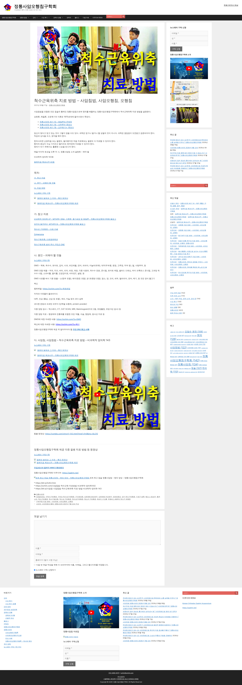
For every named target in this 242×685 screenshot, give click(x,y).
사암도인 (195, 339)
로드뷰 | (179, 104)
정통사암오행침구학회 (35, 6)
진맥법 (181, 368)
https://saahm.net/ (70, 473)
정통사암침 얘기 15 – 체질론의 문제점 (56, 122)
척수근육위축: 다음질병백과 (46, 239)
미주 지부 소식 (175, 296)
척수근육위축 (53, 499)
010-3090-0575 (114, 673)
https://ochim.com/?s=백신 (68, 324)
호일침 (182, 372)
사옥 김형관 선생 (197, 350)
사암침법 (178, 347)
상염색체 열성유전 (91, 497)
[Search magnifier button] (123, 16)
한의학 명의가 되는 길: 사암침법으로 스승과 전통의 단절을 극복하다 (147, 636)
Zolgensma (39, 234)
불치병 (180, 339)
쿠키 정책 (7, 644)
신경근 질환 (140, 497)
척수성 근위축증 (65, 499)
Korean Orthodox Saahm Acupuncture (196, 603)
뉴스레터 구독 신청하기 (45, 570)
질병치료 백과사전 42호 (44, 162)
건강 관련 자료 (175, 293)
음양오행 (193, 356)
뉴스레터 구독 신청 (42, 193)
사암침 (189, 344)
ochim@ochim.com (127, 673)
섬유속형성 (117, 497)
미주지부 (173, 225)
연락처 (69, 17)
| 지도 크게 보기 (192, 104)
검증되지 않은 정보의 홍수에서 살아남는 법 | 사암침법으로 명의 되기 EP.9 (150, 611)
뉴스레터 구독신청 (42, 260)
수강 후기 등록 (10, 604)
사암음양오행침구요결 (179, 344)
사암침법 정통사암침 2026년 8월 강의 (137, 622)
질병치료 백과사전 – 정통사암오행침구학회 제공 (57, 203)
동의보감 (188, 335)
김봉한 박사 (9, 618)
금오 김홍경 (180, 332)
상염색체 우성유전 (105, 497)
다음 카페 (86, 17)
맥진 (194, 335)
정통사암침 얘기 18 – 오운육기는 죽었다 (57, 127)
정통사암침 (23, 17)
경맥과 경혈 (57, 17)
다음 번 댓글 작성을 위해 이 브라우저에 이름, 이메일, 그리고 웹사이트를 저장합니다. (72, 565)
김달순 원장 (194, 331)
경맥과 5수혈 (10, 615)
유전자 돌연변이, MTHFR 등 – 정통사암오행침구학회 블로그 (59, 224)
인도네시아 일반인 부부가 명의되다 (49, 468)
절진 (199, 356)
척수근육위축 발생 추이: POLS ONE (49, 244)
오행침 (191, 353)
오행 (185, 353)
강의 (34, 17)
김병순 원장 (174, 203)
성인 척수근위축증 (128, 497)
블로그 (77, 17)
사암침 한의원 (178, 350)
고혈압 (173, 332)
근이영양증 (79, 497)
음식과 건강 (174, 304)
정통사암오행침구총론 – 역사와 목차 (18, 641)
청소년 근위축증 (90, 499)
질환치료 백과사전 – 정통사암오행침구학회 (190, 214)
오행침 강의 (200, 353)
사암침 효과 (187, 350)
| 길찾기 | (184, 104)
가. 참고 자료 (39, 178)
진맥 (175, 368)
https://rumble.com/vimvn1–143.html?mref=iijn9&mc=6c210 (71, 434)
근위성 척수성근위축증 (66, 497)
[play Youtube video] (97, 394)
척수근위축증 (43, 499)
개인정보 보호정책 (10, 610)
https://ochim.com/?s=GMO (69, 319)
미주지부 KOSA (97, 17)
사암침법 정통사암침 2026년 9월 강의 (184, 148)
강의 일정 (7, 607)
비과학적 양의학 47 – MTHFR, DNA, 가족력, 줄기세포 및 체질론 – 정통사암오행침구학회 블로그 (75, 219)
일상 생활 (173, 307)
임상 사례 (8, 638)
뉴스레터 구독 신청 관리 (12, 647)
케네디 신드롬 (102, 499)
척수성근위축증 (77, 499)
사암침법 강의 (194, 348)
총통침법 (187, 368)
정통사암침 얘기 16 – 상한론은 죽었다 (56, 125)
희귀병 (201, 372)
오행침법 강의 (184, 357)
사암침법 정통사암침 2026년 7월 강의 (137, 641)
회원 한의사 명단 (176, 313)
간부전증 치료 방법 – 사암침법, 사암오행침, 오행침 (54, 502)
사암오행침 (203, 339)
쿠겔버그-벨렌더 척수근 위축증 (119, 499)
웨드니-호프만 (150, 497)
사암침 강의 (199, 344)
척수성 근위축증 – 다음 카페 (46, 229)
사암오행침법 (189, 342)
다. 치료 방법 (39, 188)
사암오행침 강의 (176, 342)
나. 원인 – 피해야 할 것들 (44, 183)
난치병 (180, 336)
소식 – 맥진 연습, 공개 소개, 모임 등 (183, 299)
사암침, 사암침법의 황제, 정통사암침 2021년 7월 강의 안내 (57, 504)
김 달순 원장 (174, 209)
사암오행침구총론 (11, 633)
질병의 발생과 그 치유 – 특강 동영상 (52, 198)
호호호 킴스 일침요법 (191, 372)
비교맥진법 (187, 339)
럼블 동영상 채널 (231, 5)
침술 (196, 368)
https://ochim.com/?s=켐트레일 (56, 289)
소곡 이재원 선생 (178, 353)
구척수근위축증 (51, 497)
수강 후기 (44, 17)
